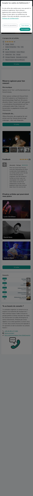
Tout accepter (25, 29)
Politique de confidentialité (10, 18)
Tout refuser (25, 25)
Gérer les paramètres (10, 25)
